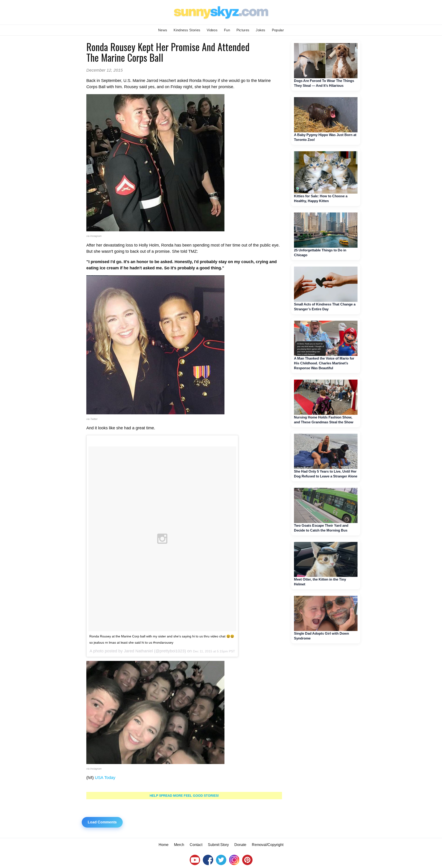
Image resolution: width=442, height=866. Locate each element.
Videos (212, 30)
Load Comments (102, 822)
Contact (196, 845)
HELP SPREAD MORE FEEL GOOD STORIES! (184, 795)
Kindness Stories (187, 30)
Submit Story (218, 845)
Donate (240, 845)
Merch (179, 845)
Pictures (242, 30)
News (162, 30)
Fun (227, 30)
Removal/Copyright (267, 845)
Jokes (260, 30)
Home (164, 845)
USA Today (105, 777)
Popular (278, 30)
